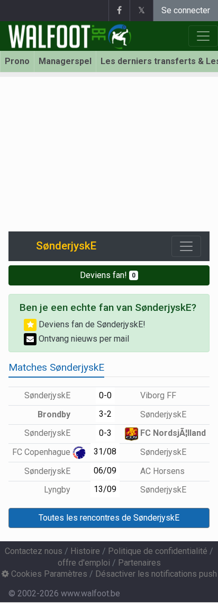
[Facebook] (119, 10)
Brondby (55, 414)
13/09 (105, 489)
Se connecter (185, 10)
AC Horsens (161, 471)
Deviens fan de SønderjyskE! (91, 324)
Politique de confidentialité (157, 551)
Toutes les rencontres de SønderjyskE (109, 518)
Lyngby (58, 490)
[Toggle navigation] (186, 246)
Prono (17, 61)
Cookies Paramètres (48, 574)
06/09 (105, 471)
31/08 (105, 451)
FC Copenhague (42, 452)
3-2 (105, 414)
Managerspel (65, 61)
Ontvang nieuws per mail (83, 339)
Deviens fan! (107, 275)
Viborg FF (157, 395)
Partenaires (139, 563)
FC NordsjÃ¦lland (172, 433)
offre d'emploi (84, 563)
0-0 (105, 395)
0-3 (105, 433)
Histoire (85, 551)
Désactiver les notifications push (156, 574)
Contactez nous (33, 551)
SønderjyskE (48, 395)
